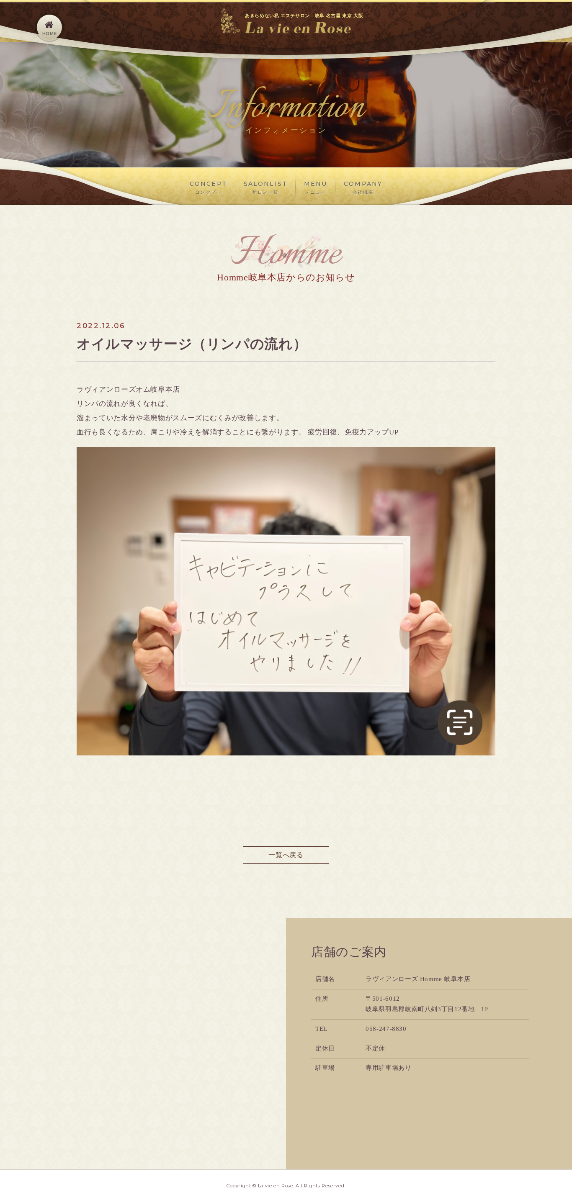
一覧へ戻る (285, 854)
